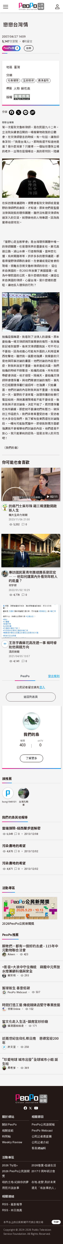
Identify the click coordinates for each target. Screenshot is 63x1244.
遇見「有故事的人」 (44, 1188)
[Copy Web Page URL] (32, 112)
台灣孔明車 (23, 803)
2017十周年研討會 (43, 1171)
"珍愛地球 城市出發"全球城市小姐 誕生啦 (30, 1061)
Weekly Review (12, 1142)
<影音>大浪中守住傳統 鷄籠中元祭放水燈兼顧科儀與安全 (31, 968)
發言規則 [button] (53, 676)
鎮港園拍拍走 (16, 1025)
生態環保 (28, 80)
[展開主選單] (5, 6)
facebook (26, 1108)
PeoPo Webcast (17, 992)
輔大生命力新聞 (18, 515)
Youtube (36, 1108)
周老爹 (12, 1067)
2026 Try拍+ (10, 1165)
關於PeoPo (9, 1124)
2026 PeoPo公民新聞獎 (16, 1173)
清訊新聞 (14, 651)
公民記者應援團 (42, 1136)
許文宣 (12, 1047)
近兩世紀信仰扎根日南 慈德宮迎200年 (30, 1040)
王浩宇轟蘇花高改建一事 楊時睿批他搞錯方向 (33, 644)
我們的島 (31, 734)
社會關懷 (13, 80)
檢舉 (28, 48)
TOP (56, 1222)
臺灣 (17, 67)
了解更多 (31, 758)
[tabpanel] (30, 687)
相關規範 (7, 1130)
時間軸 (6, 1136)
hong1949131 (9, 801)
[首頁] (31, 6)
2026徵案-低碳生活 (43, 1165)
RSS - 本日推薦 (12, 1210)
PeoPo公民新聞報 (43, 1124)
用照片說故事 (10, 1188)
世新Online (14, 1009)
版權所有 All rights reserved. (22, 97)
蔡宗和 (12, 975)
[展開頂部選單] (57, 6)
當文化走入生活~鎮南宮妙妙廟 (25, 1021)
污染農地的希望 (14, 846)
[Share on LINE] (25, 112)
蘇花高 (25, 88)
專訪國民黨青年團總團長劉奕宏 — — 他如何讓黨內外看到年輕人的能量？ (33, 576)
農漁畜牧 (43, 80)
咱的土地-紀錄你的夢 (15, 1182)
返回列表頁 (31, 697)
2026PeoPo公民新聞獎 (18, 923)
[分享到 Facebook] (11, 112)
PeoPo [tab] (25, 676)
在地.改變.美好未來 (43, 1182)
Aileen (11, 954)
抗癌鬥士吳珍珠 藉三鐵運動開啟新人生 (33, 507)
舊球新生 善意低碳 (16, 987)
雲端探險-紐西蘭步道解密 (21, 828)
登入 (42, 687)
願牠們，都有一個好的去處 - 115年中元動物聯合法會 (30, 947)
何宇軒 (13, 585)
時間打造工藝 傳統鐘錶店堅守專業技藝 (31, 1004)
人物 (17, 88)
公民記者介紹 (40, 1142)
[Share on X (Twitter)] (18, 112)
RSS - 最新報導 (12, 1204)
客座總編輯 (39, 1148)
